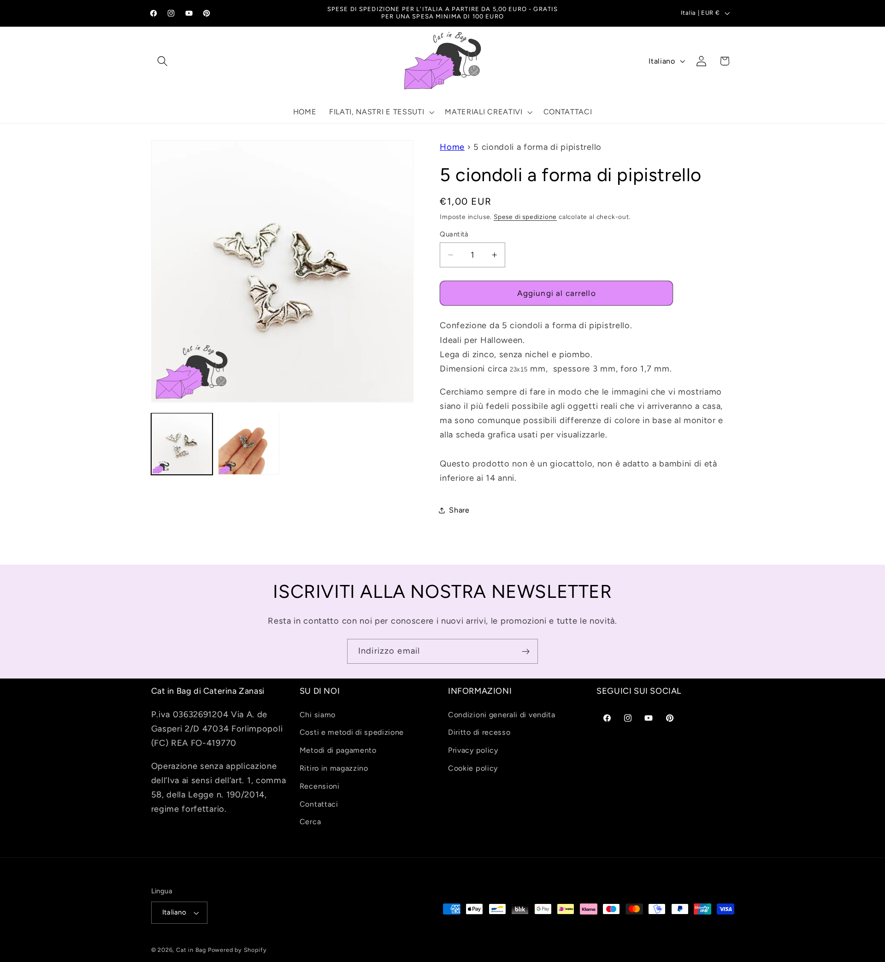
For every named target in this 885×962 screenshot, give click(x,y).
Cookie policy (473, 768)
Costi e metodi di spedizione (352, 732)
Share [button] (459, 510)
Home (452, 147)
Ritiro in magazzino (334, 768)
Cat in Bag (191, 949)
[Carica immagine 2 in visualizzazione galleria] (249, 444)
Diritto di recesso (479, 732)
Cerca (310, 821)
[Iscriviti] (525, 651)
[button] (163, 61)
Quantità (454, 234)
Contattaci (319, 804)
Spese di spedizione (525, 216)
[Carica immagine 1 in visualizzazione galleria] (182, 444)
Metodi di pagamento (338, 750)
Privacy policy (473, 750)
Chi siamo (318, 714)
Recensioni (320, 786)
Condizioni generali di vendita (501, 714)
